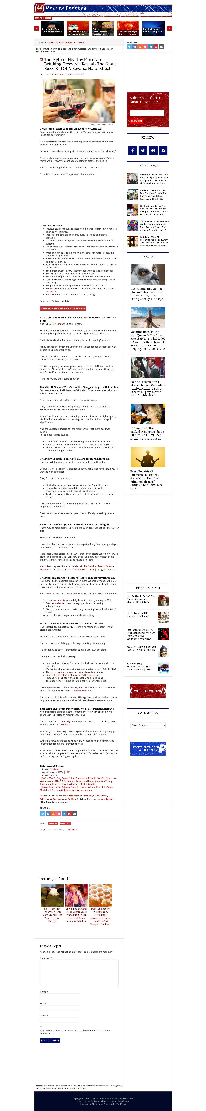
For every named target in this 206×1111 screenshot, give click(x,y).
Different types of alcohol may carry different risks (72, 675)
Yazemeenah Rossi (77, 569)
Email (44, 1003)
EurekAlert (55, 769)
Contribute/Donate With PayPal (148, 748)
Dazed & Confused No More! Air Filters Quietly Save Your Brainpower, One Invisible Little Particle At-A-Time (154, 179)
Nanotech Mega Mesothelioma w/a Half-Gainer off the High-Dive (139, 666)
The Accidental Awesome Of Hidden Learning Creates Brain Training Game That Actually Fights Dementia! (154, 225)
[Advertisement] (79, 853)
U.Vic (60, 772)
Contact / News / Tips (107, 1098)
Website (44, 1015)
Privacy (95, 1101)
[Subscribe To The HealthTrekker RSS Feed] (163, 150)
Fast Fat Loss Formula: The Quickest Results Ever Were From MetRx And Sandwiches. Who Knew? (141, 634)
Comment (72, 829)
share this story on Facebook (77, 795)
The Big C (65, 724)
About (104, 1101)
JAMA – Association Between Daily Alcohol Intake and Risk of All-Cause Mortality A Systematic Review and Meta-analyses (76, 789)
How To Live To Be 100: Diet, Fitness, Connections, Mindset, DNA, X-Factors (141, 599)
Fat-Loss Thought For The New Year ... (77, 33)
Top (93, 1098)
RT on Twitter (100, 795)
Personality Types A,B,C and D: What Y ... (52, 32)
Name (44, 991)
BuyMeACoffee (126, 1098)
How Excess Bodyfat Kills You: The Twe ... (128, 33)
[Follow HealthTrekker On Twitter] (142, 150)
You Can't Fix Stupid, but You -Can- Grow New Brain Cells (141, 648)
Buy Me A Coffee (43, 18)
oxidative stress (62, 603)
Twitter (71, 799)
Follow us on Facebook (51, 799)
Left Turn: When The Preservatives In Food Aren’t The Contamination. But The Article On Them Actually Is (154, 241)
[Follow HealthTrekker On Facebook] (132, 150)
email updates (108, 799)
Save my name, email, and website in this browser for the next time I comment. (75, 1032)
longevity (65, 823)
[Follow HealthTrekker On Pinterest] (153, 150)
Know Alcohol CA (82, 690)
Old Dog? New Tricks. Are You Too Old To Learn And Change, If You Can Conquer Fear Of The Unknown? (154, 210)
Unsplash (109, 125)
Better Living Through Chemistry (68, 74)
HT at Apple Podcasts (119, 1101)
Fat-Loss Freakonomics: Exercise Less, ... (101, 32)
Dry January (59, 323)
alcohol (53, 823)
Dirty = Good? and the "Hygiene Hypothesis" (138, 615)
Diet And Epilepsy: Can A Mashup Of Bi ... (153, 32)
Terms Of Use (83, 1101)
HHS (68, 772)
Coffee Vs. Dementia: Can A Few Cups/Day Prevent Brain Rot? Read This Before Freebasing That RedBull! (154, 194)
